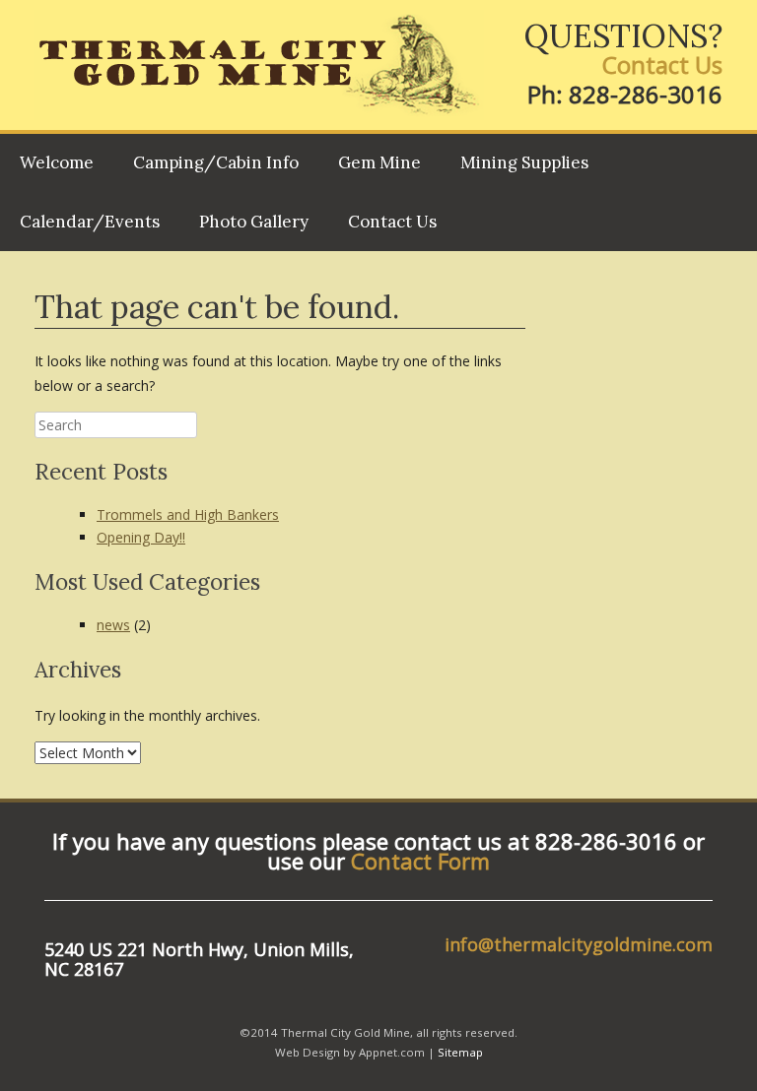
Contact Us (662, 64)
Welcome (57, 162)
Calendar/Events (90, 221)
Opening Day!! (141, 537)
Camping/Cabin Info (216, 162)
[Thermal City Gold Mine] (259, 65)
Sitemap (460, 1052)
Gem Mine (379, 162)
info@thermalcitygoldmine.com (579, 944)
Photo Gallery (254, 221)
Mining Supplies (524, 162)
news (113, 624)
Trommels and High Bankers (188, 514)
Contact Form (420, 860)
